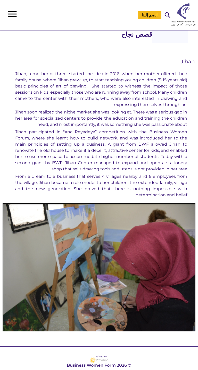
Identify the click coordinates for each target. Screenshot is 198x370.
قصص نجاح (137, 34)
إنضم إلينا (150, 15)
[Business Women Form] (184, 15)
